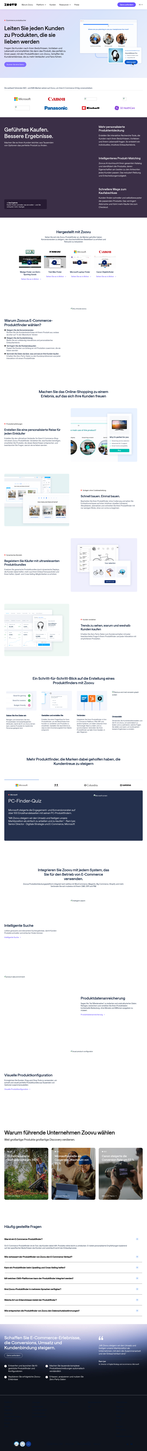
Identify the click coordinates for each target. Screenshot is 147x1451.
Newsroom (119, 1426)
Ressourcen (64, 5)
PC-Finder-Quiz (24, 800)
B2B (89, 1406)
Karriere (118, 1420)
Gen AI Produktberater (39, 1416)
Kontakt (118, 1416)
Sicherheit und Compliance (12, 1416)
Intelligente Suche (11, 937)
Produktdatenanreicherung (92, 1014)
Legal (118, 1433)
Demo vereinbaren (10, 1420)
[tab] (73, 1239)
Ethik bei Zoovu (121, 1430)
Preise (76, 5)
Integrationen (8, 1413)
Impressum (97, 1444)
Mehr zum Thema (14, 1196)
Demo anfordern (126, 5)
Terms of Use (70, 1444)
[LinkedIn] (127, 1444)
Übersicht (7, 1406)
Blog (117, 1423)
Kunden (53, 5)
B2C (89, 1410)
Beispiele (7, 1423)
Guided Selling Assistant (39, 1410)
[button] (29, 262)
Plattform (40, 5)
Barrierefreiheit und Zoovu (124, 1436)
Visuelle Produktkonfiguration (16, 1089)
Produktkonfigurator (38, 1413)
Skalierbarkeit (8, 1410)
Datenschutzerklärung (83, 1444)
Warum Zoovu (27, 5)
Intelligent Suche (37, 1406)
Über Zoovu (120, 1406)
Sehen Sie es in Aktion (30, 279)
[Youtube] (131, 1444)
